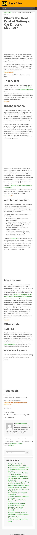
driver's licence (13, 443)
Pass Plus (20, 443)
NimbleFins (14, 238)
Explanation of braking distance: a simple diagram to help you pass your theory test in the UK (18, 514)
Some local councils (9, 344)
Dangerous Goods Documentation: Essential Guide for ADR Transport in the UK (18, 519)
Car (13, 445)
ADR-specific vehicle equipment (16, 503)
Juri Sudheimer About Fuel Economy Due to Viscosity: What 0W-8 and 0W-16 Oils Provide (18, 478)
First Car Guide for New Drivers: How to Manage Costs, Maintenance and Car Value (18, 469)
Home (5, 12)
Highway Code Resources (19, 534)
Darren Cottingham (21, 423)
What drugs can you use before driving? (16, 439)
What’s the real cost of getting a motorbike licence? (18, 441)
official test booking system (25, 89)
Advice (9, 12)
